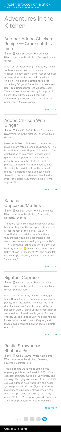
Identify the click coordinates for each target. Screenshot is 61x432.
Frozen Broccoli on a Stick (27, 4)
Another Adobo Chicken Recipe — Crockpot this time (28, 43)
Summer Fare (20, 289)
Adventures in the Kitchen (21, 57)
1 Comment (43, 53)
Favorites (42, 133)
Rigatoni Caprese (21, 277)
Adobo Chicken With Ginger (24, 123)
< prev (17, 419)
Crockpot (42, 57)
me (9, 53)
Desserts (9, 217)
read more (51, 109)
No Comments (45, 130)
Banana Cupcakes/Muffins (22, 203)
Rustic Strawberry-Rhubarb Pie (23, 348)
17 (38, 419)
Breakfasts (43, 214)
